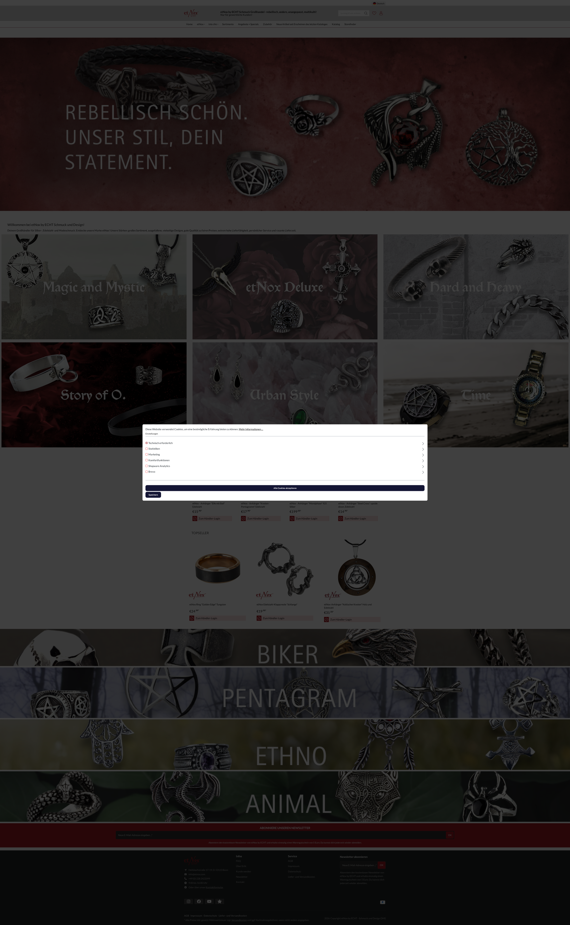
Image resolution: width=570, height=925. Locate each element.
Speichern (153, 495)
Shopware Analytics (159, 465)
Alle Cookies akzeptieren (285, 488)
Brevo (151, 471)
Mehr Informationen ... (251, 429)
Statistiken (154, 448)
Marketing (154, 454)
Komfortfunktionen (159, 460)
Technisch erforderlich (160, 442)
